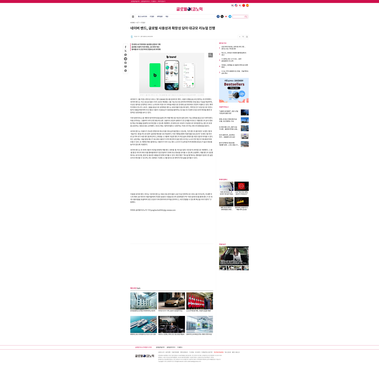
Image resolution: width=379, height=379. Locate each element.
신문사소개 (161, 352)
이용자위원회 (175, 352)
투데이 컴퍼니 (223, 179)
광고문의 (197, 352)
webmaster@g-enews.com (194, 361)
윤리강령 (168, 352)
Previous (221, 256)
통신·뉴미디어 (142, 16)
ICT (138, 23)
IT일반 (152, 16)
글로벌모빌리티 (135, 1)
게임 (166, 16)
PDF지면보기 (161, 1)
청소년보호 (228, 352)
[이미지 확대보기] (210, 55)
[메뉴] (133, 16)
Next (246, 256)
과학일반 (160, 16)
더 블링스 (153, 1)
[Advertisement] (171, 176)
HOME (132, 23)
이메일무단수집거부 (206, 352)
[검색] (246, 17)
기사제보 (191, 352)
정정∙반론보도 (184, 352)
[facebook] (218, 16)
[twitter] (222, 16)
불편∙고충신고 (236, 352)
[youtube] (226, 16)
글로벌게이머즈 (145, 1)
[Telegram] (229, 16)
